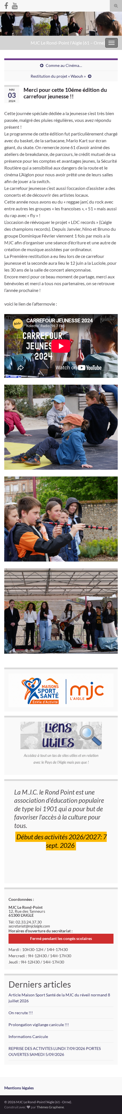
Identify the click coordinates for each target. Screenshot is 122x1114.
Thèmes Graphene (50, 1107)
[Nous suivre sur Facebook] (6, 5)
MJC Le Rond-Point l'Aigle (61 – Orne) (68, 42)
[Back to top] (109, 1101)
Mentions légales (19, 1087)
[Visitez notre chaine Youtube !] (15, 5)
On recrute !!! (21, 1012)
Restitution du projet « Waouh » (58, 76)
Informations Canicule (28, 1036)
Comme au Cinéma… (64, 65)
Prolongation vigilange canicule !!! (39, 1024)
